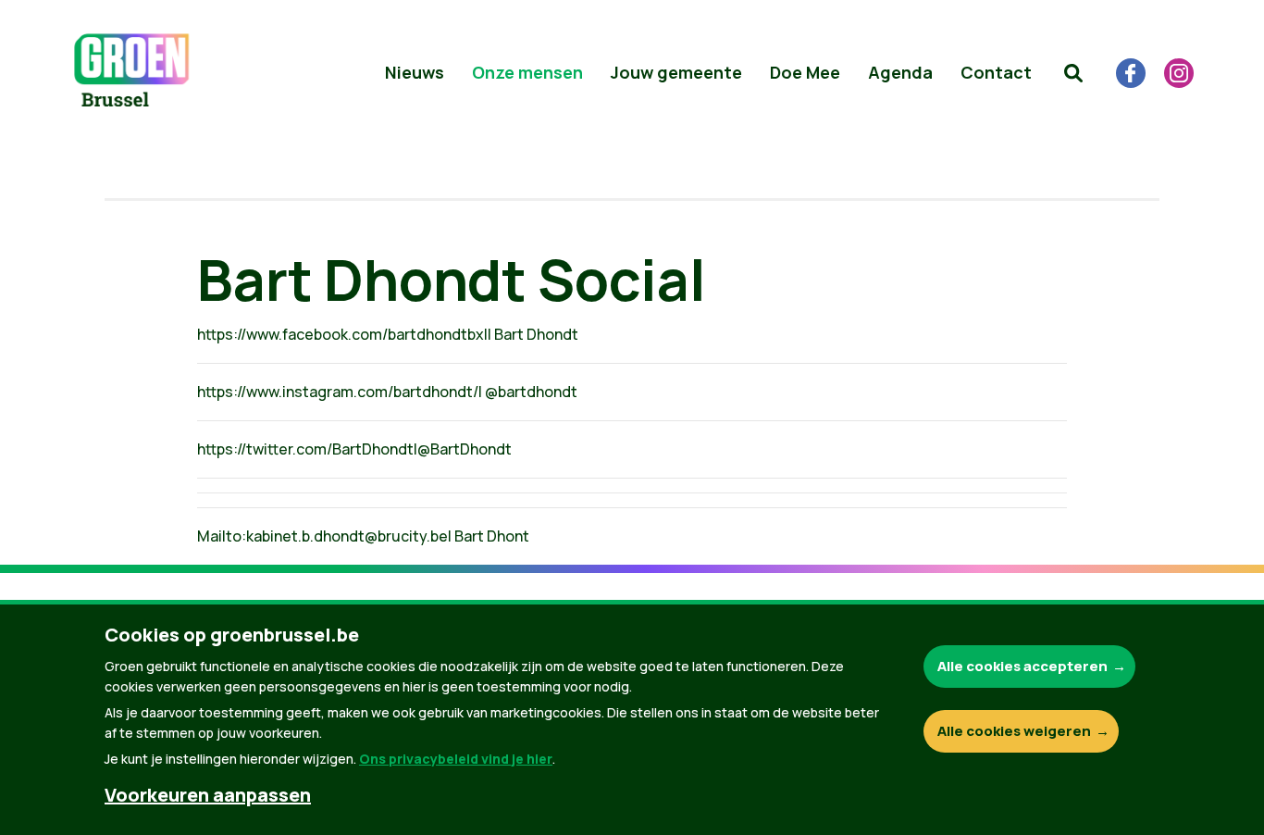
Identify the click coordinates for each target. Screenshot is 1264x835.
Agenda (900, 72)
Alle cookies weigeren (1014, 731)
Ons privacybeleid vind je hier (455, 758)
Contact (996, 72)
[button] (1073, 73)
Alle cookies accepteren (1022, 666)
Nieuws (414, 72)
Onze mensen (527, 72)
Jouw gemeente (676, 72)
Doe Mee (805, 72)
